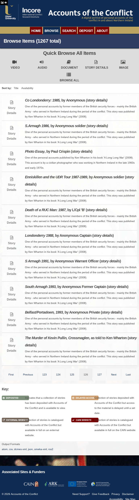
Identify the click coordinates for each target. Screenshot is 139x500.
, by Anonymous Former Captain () (76, 287)
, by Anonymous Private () (73, 312)
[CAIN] (31, 486)
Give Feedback (100, 494)
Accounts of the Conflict (24, 494)
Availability (27, 88)
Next (113, 374)
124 (58, 374)
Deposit (86, 30)
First (11, 374)
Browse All (69, 80)
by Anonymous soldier (66, 126)
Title (16, 88)
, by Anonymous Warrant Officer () (73, 261)
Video (15, 67)
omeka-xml (40, 449)
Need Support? (81, 494)
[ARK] (54, 486)
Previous (28, 374)
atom (5, 449)
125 (72, 374)
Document (69, 67)
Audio (42, 67)
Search (68, 30)
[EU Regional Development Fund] (77, 486)
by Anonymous (66, 100)
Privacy (115, 494)
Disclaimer (128, 494)
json (30, 449)
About (102, 30)
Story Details (96, 67)
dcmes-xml (20, 449)
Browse (52, 30)
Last (128, 374)
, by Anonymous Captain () (69, 235)
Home (36, 30)
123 (44, 374)
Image (124, 67)
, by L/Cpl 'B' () (66, 210)
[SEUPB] (100, 486)
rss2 (50, 449)
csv (11, 449)
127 (99, 374)
